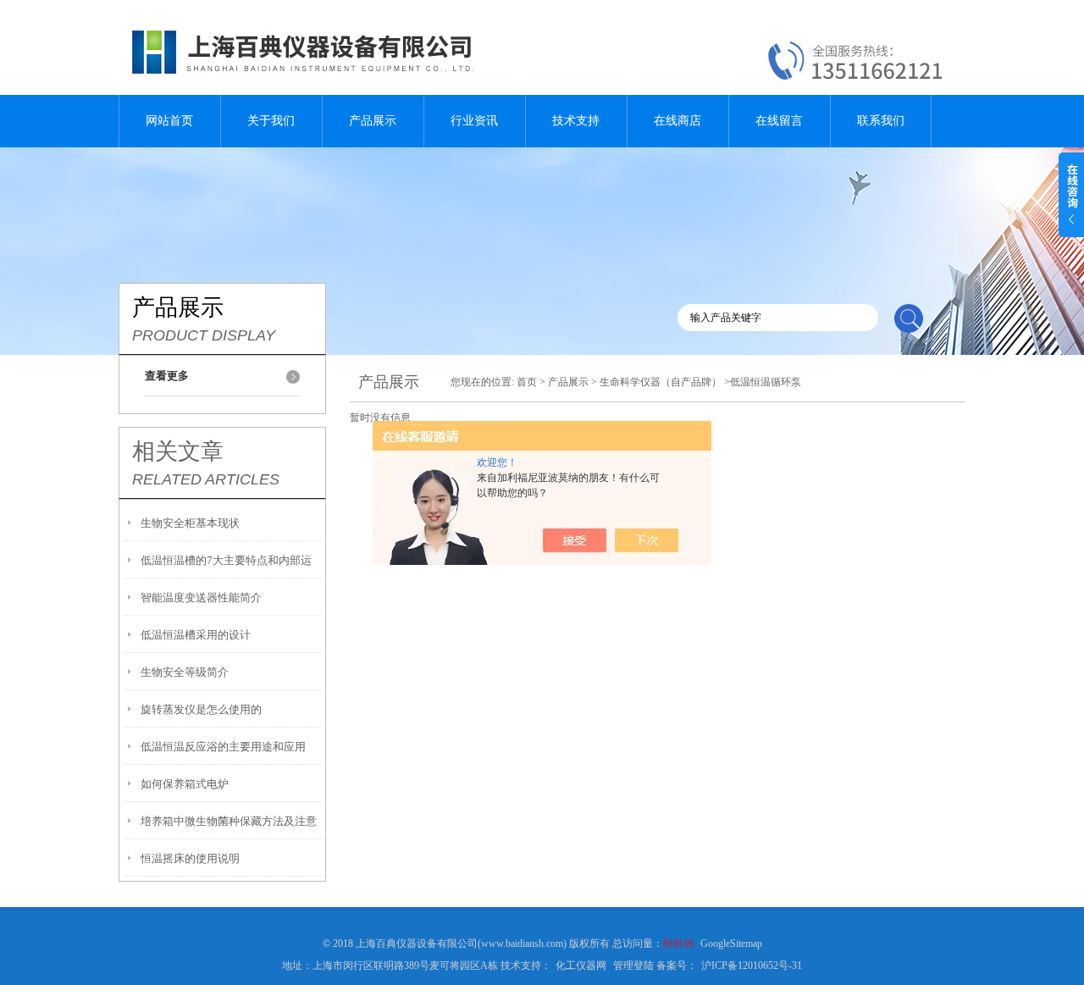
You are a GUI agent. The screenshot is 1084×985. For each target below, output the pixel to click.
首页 (527, 382)
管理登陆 (633, 965)
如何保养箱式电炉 (185, 783)
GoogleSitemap (731, 943)
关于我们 (271, 120)
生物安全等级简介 (185, 672)
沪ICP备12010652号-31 (751, 965)
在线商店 (677, 120)
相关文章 (178, 451)
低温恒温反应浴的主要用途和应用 (223, 746)
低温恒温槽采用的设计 (196, 634)
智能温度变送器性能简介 (201, 597)
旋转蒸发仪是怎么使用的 (201, 709)
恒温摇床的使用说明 (190, 858)
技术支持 (576, 120)
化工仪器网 (581, 965)
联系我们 (880, 120)
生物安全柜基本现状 (190, 523)
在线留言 (779, 120)
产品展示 (372, 120)
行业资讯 (474, 120)
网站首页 (169, 120)
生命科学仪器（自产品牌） (661, 382)
